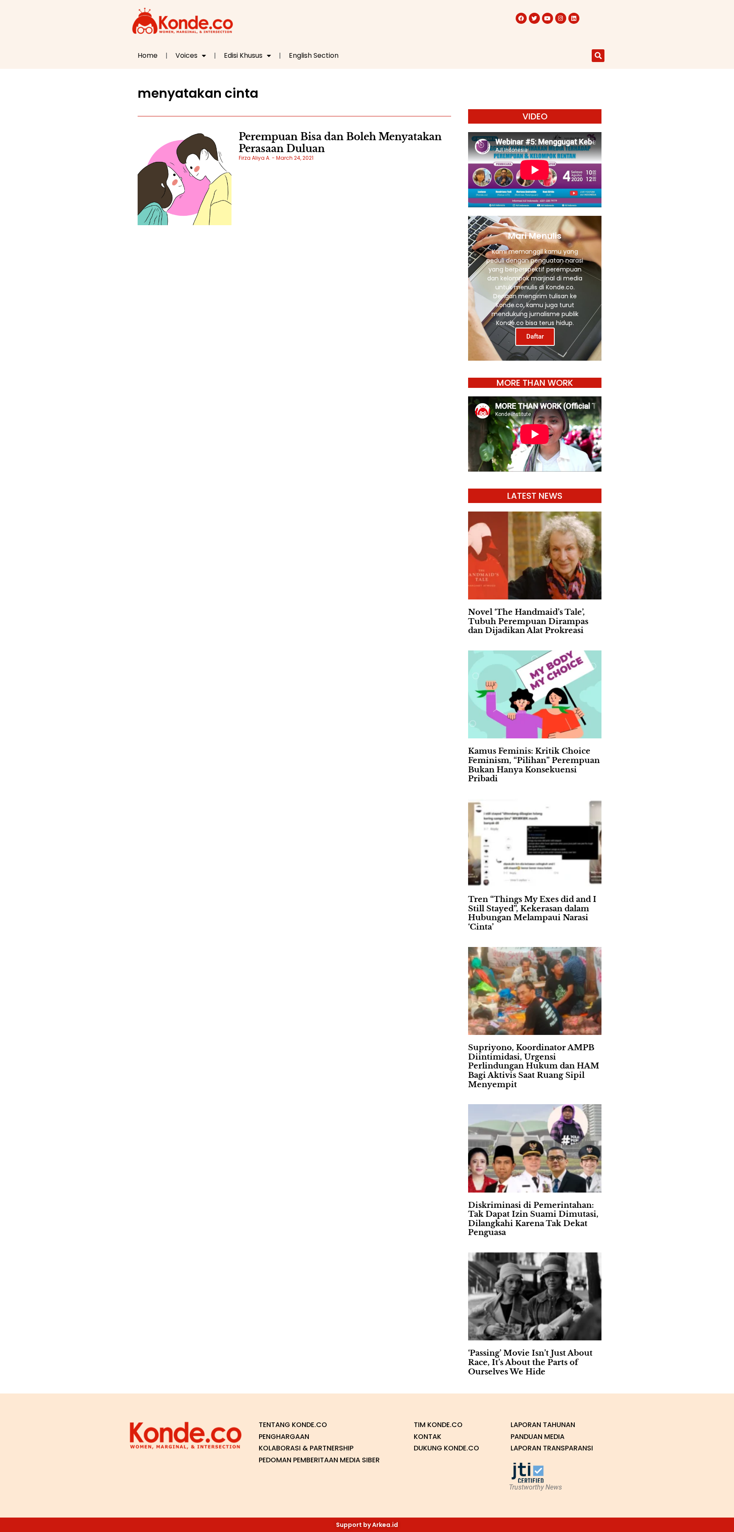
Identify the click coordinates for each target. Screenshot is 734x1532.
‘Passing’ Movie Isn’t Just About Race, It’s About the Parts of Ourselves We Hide (530, 1362)
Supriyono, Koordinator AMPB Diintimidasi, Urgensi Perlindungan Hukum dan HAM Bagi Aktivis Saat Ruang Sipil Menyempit (533, 1066)
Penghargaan (284, 1437)
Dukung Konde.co (446, 1448)
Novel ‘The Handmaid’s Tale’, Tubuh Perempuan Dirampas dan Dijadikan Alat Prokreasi (528, 621)
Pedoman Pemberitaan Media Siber (319, 1460)
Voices (186, 55)
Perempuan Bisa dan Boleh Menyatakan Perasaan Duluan (340, 143)
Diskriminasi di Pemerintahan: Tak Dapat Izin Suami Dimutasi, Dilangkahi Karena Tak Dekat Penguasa (533, 1219)
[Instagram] (560, 18)
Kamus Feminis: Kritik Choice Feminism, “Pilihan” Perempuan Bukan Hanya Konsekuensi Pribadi (534, 764)
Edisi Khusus (243, 55)
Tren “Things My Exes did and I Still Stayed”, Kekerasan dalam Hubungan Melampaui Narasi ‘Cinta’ (532, 913)
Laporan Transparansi (552, 1448)
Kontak (427, 1437)
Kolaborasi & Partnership (306, 1448)
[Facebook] (521, 18)
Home (148, 55)
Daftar (535, 336)
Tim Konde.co (438, 1425)
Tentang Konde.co (293, 1425)
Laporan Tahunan (543, 1425)
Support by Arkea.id (367, 1525)
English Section (314, 55)
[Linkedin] (573, 18)
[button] (598, 55)
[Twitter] (534, 18)
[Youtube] (547, 18)
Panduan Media (538, 1437)
